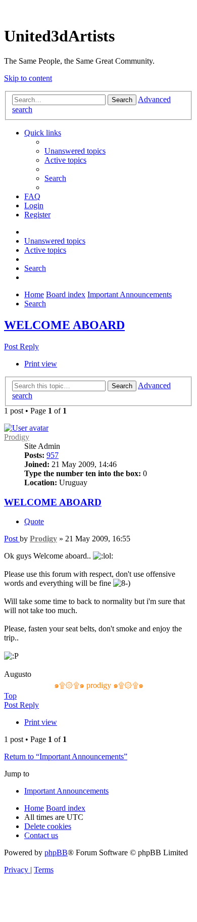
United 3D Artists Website (98, 10)
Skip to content (28, 78)
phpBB (56, 852)
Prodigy (16, 437)
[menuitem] (75, 151)
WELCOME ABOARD (64, 325)
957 (52, 455)
